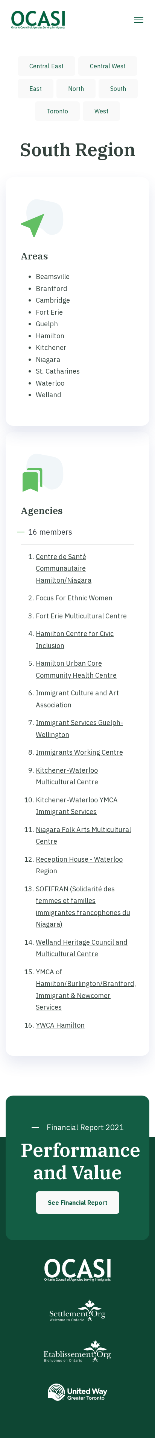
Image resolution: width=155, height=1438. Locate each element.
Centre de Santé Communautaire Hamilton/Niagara (63, 568)
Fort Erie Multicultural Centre (81, 616)
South (118, 88)
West (101, 111)
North (76, 88)
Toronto (57, 111)
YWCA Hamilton (60, 1025)
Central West (108, 66)
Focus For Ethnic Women (74, 598)
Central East (46, 66)
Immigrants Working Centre (79, 752)
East (35, 88)
